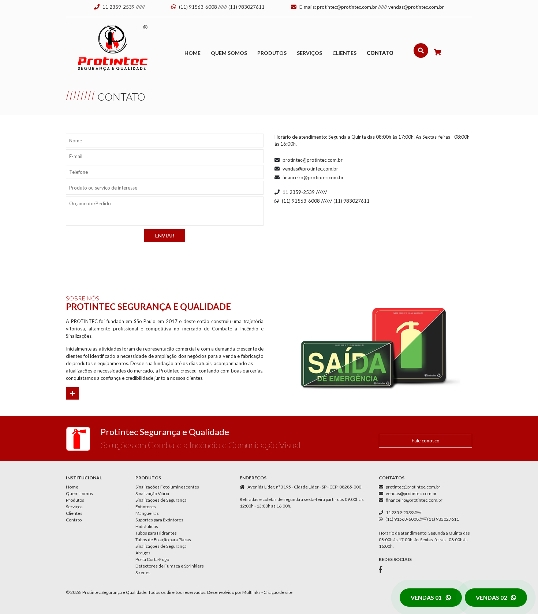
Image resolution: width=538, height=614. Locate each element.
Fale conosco (426, 440)
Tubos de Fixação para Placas (163, 539)
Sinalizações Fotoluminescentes (167, 487)
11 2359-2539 (118, 7)
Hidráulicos (146, 526)
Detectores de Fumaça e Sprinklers (169, 566)
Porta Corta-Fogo (152, 559)
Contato (380, 53)
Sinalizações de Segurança (161, 500)
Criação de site (278, 592)
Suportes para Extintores (159, 520)
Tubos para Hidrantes (156, 533)
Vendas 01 (427, 597)
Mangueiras (147, 513)
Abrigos (142, 552)
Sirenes (142, 572)
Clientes (344, 53)
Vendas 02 (492, 597)
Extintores (145, 506)
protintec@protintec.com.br (347, 7)
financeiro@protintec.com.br (313, 177)
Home (192, 53)
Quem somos (229, 53)
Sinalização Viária (152, 493)
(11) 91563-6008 (198, 7)
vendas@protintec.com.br (416, 7)
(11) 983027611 (246, 7)
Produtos (272, 53)
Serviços (309, 53)
